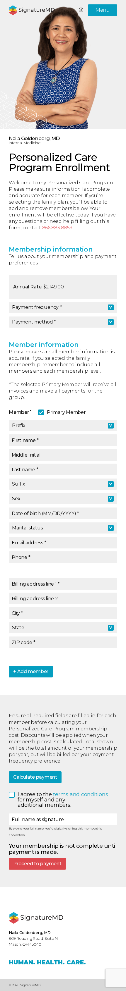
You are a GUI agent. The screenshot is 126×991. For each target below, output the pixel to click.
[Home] (36, 918)
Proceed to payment (37, 863)
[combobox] (63, 307)
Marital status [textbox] (27, 528)
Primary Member (66, 412)
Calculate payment (35, 777)
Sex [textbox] (16, 498)
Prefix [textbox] (18, 425)
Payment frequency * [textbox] (37, 307)
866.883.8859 (57, 227)
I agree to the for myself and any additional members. (64, 800)
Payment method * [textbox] (34, 322)
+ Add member (30, 671)
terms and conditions (81, 794)
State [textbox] (18, 627)
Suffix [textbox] (18, 484)
